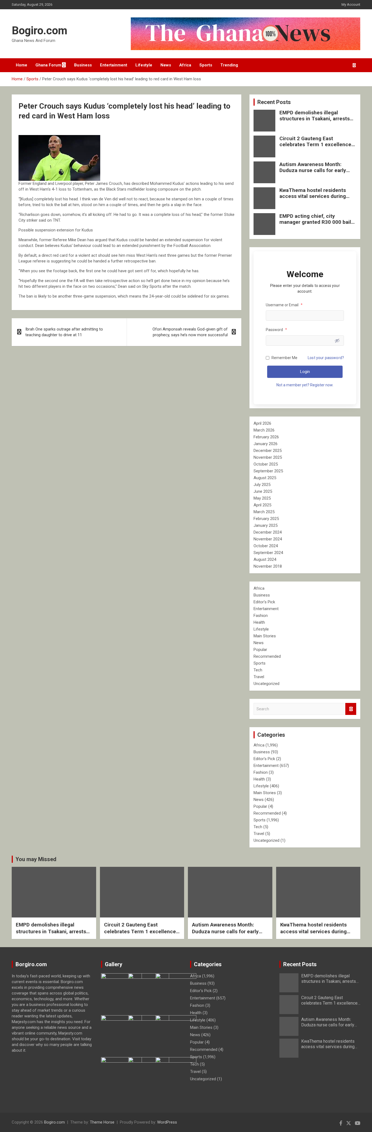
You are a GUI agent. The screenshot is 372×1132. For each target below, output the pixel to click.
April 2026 (262, 423)
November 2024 (268, 539)
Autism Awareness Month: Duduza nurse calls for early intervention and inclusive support (312, 173)
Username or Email (284, 305)
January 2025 (266, 525)
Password (276, 330)
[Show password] (337, 340)
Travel (259, 676)
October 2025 (266, 464)
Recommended (267, 656)
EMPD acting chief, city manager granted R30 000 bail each (315, 222)
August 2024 (265, 559)
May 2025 (262, 498)
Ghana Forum (48, 65)
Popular (260, 649)
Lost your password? (326, 358)
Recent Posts (274, 102)
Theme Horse (102, 1122)
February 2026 (266, 437)
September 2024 (268, 552)
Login (305, 371)
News (165, 65)
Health (259, 622)
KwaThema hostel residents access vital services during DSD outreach (312, 196)
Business (83, 65)
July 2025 (262, 484)
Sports (205, 65)
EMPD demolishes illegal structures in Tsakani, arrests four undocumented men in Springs (314, 121)
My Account (350, 4)
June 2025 (263, 491)
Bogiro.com (39, 30)
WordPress (167, 1122)
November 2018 (268, 566)
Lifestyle (143, 65)
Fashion (261, 615)
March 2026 (264, 430)
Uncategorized (266, 683)
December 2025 (268, 450)
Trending (229, 65)
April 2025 (262, 505)
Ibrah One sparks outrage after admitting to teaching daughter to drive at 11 (64, 332)
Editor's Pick (264, 601)
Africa (185, 65)
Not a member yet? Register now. (304, 385)
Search (350, 709)
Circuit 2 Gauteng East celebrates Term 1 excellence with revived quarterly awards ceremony (315, 147)
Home (21, 65)
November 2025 (268, 457)
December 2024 (268, 532)
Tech (258, 670)
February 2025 (266, 518)
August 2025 (265, 477)
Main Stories (265, 636)
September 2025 (268, 471)
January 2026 (266, 443)
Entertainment (113, 65)
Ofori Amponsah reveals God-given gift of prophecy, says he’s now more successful (190, 332)
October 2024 (266, 545)
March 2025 (264, 511)
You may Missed (36, 859)
